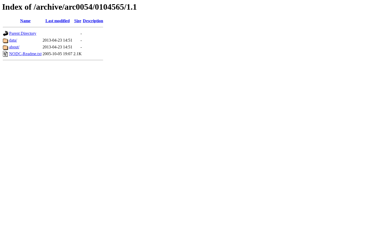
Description (93, 21)
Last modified (57, 21)
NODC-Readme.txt (25, 54)
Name (25, 21)
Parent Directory (22, 33)
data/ (13, 40)
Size (77, 21)
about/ (14, 47)
